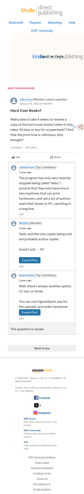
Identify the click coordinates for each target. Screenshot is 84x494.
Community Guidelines (42, 468)
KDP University (42, 30)
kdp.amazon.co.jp (42, 484)
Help (72, 22)
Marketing (55, 22)
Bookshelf (16, 22)
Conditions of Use (42, 473)
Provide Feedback (42, 489)
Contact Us (42, 478)
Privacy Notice (42, 462)
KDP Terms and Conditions (42, 457)
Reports (35, 22)
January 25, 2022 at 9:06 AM (36, 103)
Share (57, 157)
